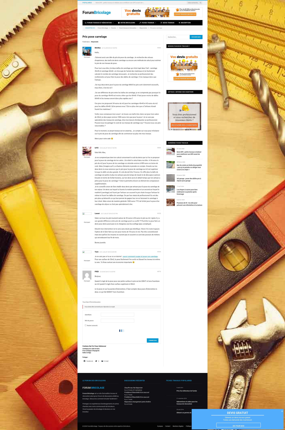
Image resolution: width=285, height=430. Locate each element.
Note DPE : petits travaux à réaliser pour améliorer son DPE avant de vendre (189, 154)
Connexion (153, 340)
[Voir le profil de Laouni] (86, 214)
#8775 (159, 271)
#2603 (159, 47)
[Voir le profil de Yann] (86, 252)
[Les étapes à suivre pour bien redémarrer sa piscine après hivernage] (170, 189)
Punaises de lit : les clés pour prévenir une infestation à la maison (189, 204)
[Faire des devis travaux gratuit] (162, 17)
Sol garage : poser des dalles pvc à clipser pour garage (189, 180)
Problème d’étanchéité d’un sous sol (136, 392)
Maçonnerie (143, 28)
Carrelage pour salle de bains (91, 348)
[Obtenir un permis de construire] (170, 412)
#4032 (159, 147)
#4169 (159, 251)
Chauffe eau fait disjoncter (133, 388)
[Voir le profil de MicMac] (86, 55)
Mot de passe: (89, 320)
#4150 (159, 213)
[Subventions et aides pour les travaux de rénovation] (170, 401)
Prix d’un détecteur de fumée (187, 391)
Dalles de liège (86, 352)
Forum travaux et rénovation (99, 23)
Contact (167, 426)
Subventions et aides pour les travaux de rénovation (187, 403)
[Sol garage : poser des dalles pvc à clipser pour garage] (170, 178)
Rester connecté (92, 325)
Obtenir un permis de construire (188, 413)
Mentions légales (178, 426)
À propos (160, 426)
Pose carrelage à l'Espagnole (90, 350)
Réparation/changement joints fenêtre (137, 402)
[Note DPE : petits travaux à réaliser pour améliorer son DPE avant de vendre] (170, 151)
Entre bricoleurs (127, 23)
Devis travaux (168, 23)
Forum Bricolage (103, 28)
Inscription (186, 23)
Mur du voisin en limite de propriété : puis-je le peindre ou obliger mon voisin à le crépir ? (121, 3)
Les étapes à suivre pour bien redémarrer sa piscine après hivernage (187, 192)
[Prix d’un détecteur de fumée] (170, 390)
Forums (113, 28)
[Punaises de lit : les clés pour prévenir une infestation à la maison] (170, 202)
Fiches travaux (148, 23)
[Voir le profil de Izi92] (86, 155)
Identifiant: (88, 315)
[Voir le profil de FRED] (86, 279)
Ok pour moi (238, 426)
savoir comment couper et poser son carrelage (140, 256)
